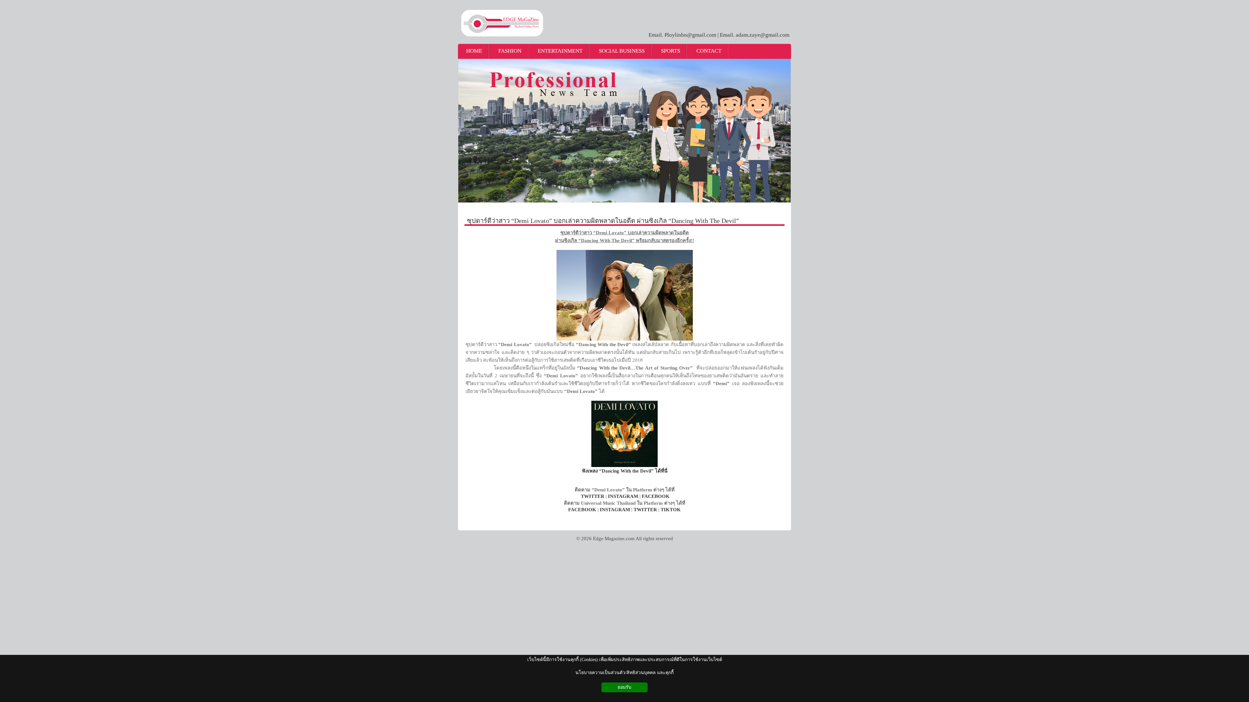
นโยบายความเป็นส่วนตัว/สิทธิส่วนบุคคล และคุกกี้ (624, 672)
